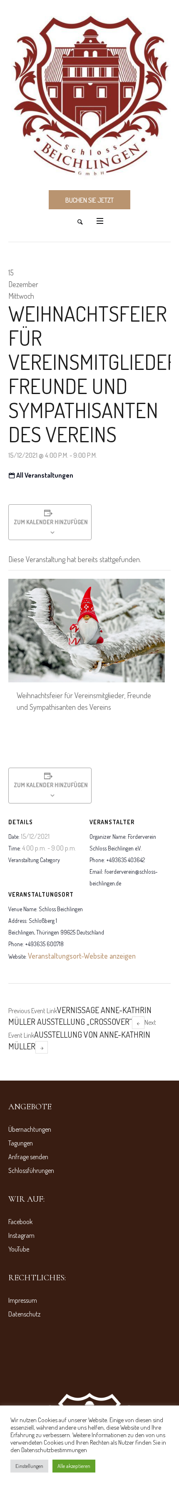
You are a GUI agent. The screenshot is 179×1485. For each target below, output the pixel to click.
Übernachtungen (29, 1129)
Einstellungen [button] (29, 1466)
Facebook (20, 1221)
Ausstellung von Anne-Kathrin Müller (82, 1034)
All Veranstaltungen (44, 475)
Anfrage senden (28, 1157)
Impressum (22, 1300)
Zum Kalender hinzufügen (50, 522)
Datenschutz (24, 1314)
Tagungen (20, 1143)
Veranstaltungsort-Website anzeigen (82, 955)
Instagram (21, 1235)
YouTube (18, 1249)
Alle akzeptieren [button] (73, 1466)
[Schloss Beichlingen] (89, 94)
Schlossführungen (31, 1170)
